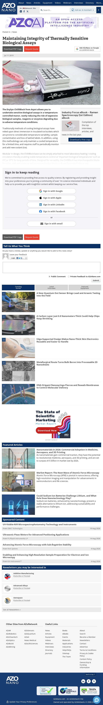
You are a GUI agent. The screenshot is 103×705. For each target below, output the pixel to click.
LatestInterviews (51, 287)
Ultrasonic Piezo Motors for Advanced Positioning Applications (36, 534)
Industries (66, 647)
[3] (18, 348)
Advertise (84, 647)
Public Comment (58, 276)
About (82, 630)
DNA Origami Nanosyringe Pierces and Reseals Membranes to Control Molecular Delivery (68, 386)
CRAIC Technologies (14, 528)
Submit (96, 280)
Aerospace (17, 598)
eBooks (65, 634)
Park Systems (12, 548)
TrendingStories (18, 287)
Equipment (50, 637)
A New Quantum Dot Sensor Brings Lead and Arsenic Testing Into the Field (68, 294)
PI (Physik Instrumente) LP (17, 538)
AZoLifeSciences (31, 643)
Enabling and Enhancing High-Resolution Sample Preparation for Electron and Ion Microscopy (46, 556)
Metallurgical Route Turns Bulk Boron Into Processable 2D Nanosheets (67, 363)
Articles (48, 634)
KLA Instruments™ (14, 561)
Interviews (49, 647)
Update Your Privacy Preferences (23, 702)
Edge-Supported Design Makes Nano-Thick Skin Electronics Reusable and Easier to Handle (67, 340)
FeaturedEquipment (85, 287)
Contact (83, 643)
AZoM (8, 630)
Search (83, 634)
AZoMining (10, 647)
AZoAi (26, 637)
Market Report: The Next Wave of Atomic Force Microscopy (68, 472)
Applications (67, 643)
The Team (66, 656)
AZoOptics (10, 640)
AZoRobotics (11, 634)
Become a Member (88, 637)
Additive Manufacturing (23, 573)
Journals (48, 653)
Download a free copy (80, 139)
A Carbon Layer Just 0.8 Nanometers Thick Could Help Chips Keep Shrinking (68, 317)
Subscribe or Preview (22, 576)
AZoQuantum (30, 634)
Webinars (49, 643)
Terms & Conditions (88, 650)
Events (65, 637)
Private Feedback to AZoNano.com (85, 276)
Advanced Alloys (20, 585)
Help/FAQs (66, 650)
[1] (18, 302)
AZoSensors (29, 630)
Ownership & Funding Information (85, 665)
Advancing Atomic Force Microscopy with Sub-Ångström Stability (37, 544)
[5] (18, 394)
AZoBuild (10, 643)
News (14, 32)
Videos (48, 640)
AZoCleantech (12, 637)
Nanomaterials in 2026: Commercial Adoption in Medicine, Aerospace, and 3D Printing (67, 451)
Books (64, 630)
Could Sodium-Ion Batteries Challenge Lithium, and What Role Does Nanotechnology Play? (66, 497)
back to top (90, 674)
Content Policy (86, 659)
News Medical (30, 640)
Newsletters (85, 640)
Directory (49, 650)
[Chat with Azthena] (96, 700)
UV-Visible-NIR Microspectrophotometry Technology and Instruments (39, 524)
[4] (18, 371)
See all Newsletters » (12, 609)
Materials (66, 640)
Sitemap (65, 653)
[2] (18, 325)
